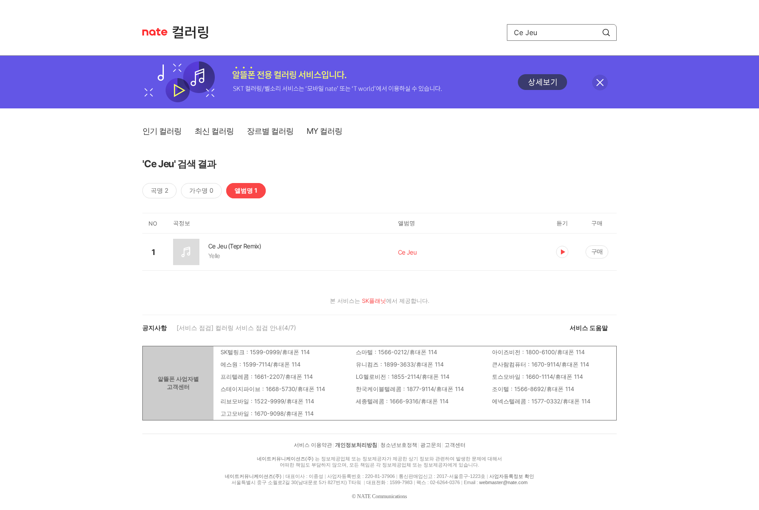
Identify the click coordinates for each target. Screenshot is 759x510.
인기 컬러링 (161, 131)
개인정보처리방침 (356, 445)
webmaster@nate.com (503, 482)
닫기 (600, 82)
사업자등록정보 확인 (511, 476)
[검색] (606, 32)
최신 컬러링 (214, 131)
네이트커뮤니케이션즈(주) (285, 458)
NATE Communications (382, 496)
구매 (597, 251)
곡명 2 (159, 190)
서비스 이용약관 (313, 445)
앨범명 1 (246, 190)
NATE (154, 32)
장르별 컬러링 (270, 131)
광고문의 (430, 445)
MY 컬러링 (324, 131)
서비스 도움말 (589, 327)
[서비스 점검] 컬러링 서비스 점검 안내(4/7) (236, 327)
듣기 (562, 252)
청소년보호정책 (398, 445)
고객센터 (455, 445)
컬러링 (195, 32)
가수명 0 (201, 190)
